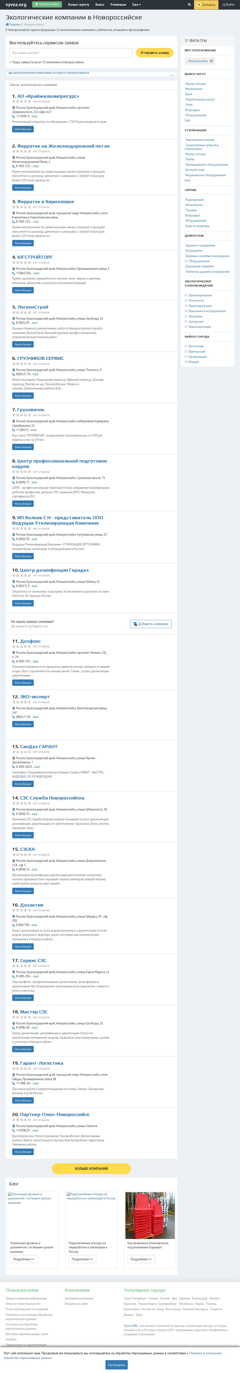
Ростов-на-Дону (153, 1309)
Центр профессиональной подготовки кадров (59, 463)
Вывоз (99, 5)
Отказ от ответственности (23, 1304)
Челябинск (186, 1304)
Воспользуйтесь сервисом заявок (44, 42)
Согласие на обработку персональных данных (22, 1326)
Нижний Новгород (195, 1309)
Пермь (199, 1304)
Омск (139, 1315)
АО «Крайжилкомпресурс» (48, 96)
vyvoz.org (16, 4)
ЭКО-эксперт (35, 696)
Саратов (184, 1298)
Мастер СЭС (34, 1012)
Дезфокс (30, 641)
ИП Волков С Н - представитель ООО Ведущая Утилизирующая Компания (57, 520)
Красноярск (132, 1309)
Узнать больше (23, 129)
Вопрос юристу (78, 5)
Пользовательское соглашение (27, 1309)
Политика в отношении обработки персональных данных (29, 1317)
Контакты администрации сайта (27, 1334)
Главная (15, 24)
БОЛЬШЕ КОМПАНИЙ (91, 1168)
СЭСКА (27, 849)
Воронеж (130, 1304)
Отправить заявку (155, 52)
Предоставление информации (26, 1298)
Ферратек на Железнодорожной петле (63, 146)
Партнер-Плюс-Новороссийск (54, 1114)
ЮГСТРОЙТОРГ (35, 257)
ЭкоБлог (11, 1339)
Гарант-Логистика (41, 1063)
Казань (165, 1298)
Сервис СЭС (33, 960)
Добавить (209, 5)
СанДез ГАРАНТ (39, 746)
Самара (153, 1298)
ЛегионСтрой (32, 307)
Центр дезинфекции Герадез (54, 570)
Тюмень (211, 1304)
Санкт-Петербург (135, 1298)
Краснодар (199, 1298)
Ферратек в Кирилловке (45, 201)
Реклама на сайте (76, 1304)
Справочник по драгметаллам (26, 1345)
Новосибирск (147, 1304)
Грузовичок (30, 409)
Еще (135, 5)
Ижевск (129, 1315)
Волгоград (173, 1309)
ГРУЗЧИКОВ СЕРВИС (40, 358)
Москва (214, 1298)
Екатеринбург (167, 1304)
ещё (34, 116)
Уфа (174, 1298)
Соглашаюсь (116, 1365)
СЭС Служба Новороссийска (52, 798)
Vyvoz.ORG (131, 1326)
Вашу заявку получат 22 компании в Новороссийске (48, 62)
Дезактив (31, 905)
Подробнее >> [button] (23, 1259)
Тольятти (216, 1309)
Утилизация (118, 5)
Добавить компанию (153, 624)
